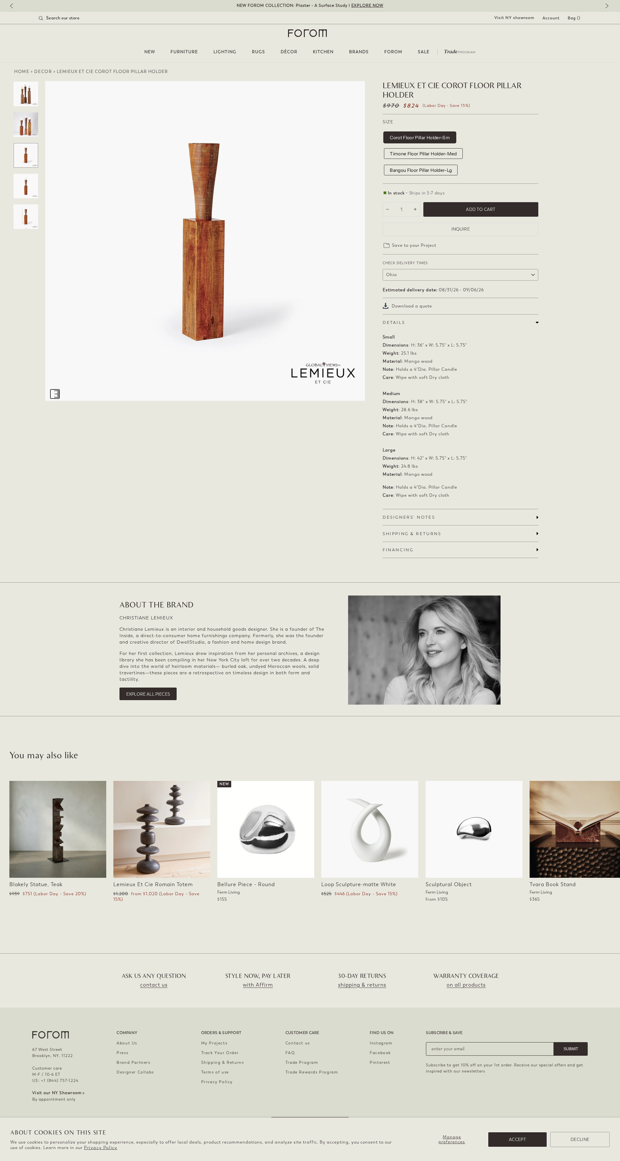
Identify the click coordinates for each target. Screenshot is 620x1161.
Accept (517, 1139)
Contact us (297, 1043)
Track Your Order (220, 1053)
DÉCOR (289, 51)
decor (43, 71)
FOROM (393, 51)
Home (21, 71)
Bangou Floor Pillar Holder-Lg (421, 170)
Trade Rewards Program (311, 1072)
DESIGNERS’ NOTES (409, 517)
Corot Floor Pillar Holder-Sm (420, 137)
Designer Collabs (135, 1072)
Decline (580, 1139)
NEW (149, 51)
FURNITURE (184, 51)
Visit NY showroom (514, 18)
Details (394, 322)
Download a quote (412, 306)
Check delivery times (405, 263)
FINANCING (398, 549)
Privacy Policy (100, 1147)
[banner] (310, 5)
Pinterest (380, 1062)
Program (460, 51)
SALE (423, 51)
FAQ (290, 1053)
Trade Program (301, 1062)
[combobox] (67, 18)
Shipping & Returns (222, 1062)
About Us (127, 1043)
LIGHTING (224, 51)
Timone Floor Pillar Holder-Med (423, 154)
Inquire (460, 229)
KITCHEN (323, 51)
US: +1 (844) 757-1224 (55, 1080)
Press (122, 1053)
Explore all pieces (148, 694)
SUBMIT (570, 1049)
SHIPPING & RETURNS (412, 533)
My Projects (214, 1043)
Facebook (380, 1053)
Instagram (381, 1043)
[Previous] (14, 6)
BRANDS (359, 51)
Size (388, 121)
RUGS (258, 51)
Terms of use (215, 1072)
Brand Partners (133, 1062)
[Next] (605, 6)
